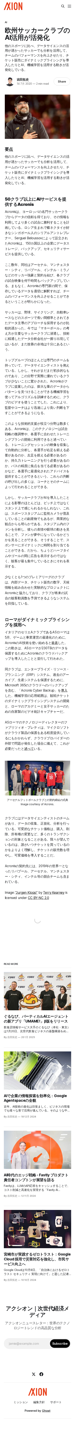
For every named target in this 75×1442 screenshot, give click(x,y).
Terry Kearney (53, 893)
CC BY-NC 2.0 (38, 898)
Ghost (46, 1410)
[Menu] (69, 6)
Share (62, 81)
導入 (64, 690)
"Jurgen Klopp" (26, 893)
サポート (56, 1402)
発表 (54, 643)
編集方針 (39, 1402)
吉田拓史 (23, 79)
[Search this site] (63, 6)
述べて (29, 749)
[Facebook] (41, 1374)
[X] (34, 1374)
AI (6, 22)
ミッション (20, 1402)
